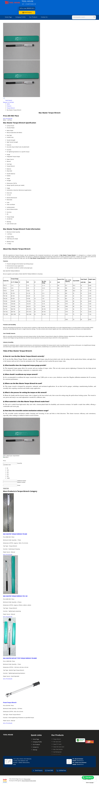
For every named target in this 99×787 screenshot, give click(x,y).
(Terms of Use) (27, 779)
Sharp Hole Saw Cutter (58, 747)
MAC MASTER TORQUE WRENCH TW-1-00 (15, 596)
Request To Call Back (8, 102)
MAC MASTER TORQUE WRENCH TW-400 (15, 534)
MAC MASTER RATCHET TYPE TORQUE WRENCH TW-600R (20, 658)
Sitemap (35, 749)
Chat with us (89, 777)
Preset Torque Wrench (9, 702)
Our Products (33, 17)
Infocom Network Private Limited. (29, 780)
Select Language (90, 782)
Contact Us (44, 17)
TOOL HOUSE (29, 2)
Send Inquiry (28, 12)
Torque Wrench (11, 108)
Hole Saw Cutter (57, 741)
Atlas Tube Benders (58, 749)
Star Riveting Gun (57, 752)
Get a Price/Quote (7, 118)
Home (8, 104)
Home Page (8, 17)
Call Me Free (62, 770)
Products (9, 106)
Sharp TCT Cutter (57, 744)
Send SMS (50, 770)
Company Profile (20, 17)
